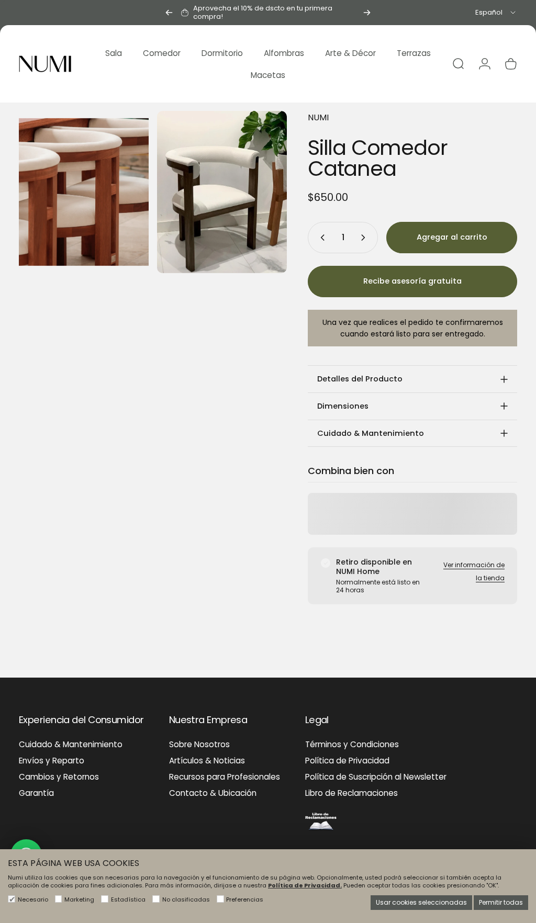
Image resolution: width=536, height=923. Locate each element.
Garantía (36, 793)
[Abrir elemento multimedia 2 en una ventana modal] (222, 192)
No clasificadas (186, 899)
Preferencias (244, 899)
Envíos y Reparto (51, 761)
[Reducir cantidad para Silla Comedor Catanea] (320, 237)
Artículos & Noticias (207, 761)
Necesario (33, 899)
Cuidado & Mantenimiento (70, 744)
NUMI (318, 117)
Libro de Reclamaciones (351, 793)
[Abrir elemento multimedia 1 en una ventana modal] (84, 192)
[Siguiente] (366, 12)
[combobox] (496, 12)
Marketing (79, 899)
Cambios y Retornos (59, 777)
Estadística (128, 899)
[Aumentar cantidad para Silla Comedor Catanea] (365, 237)
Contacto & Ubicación (212, 793)
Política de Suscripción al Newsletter (375, 777)
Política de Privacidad (347, 761)
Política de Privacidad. (305, 885)
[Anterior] (169, 12)
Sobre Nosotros (199, 744)
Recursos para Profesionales (224, 777)
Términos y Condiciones (352, 744)
